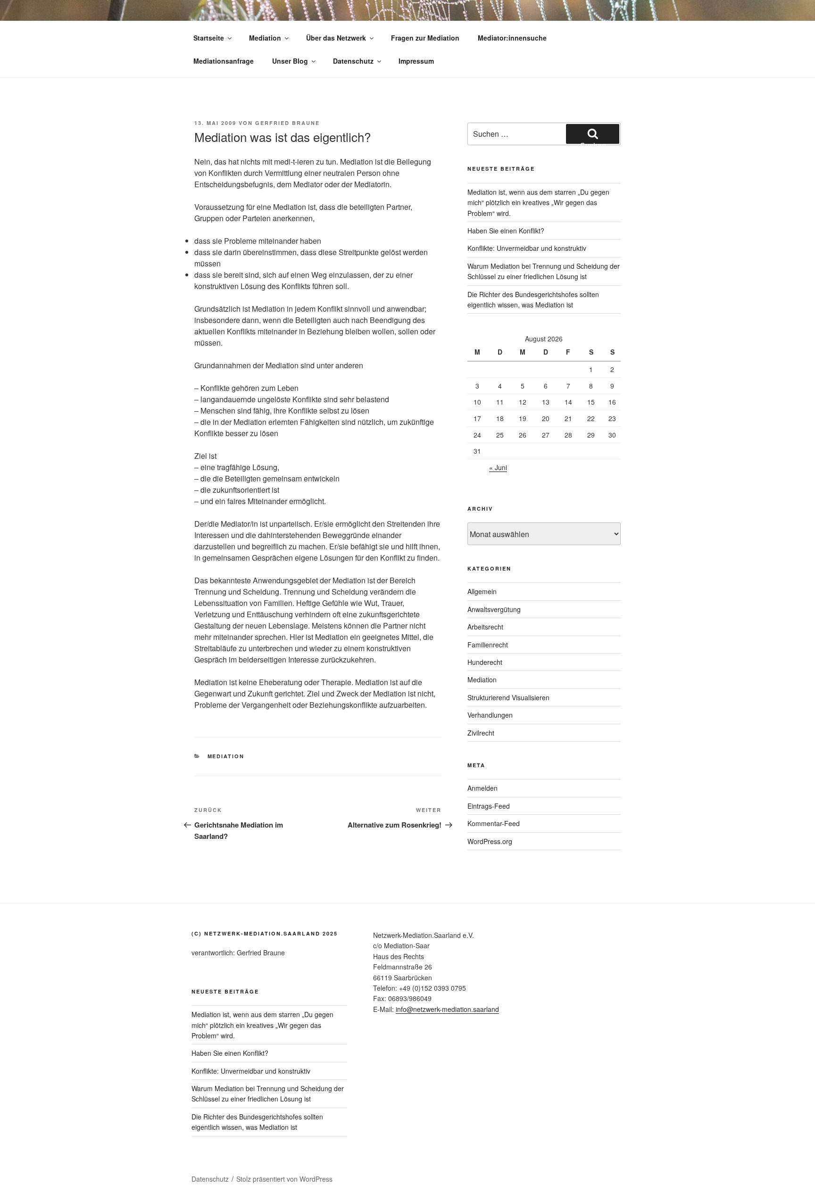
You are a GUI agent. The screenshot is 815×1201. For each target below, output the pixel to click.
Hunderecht (484, 662)
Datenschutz (353, 61)
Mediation (265, 37)
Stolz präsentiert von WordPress (284, 1179)
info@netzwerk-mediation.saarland (447, 1009)
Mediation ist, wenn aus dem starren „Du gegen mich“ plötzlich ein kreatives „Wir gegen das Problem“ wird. (538, 202)
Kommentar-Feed (493, 823)
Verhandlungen (490, 715)
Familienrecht (487, 644)
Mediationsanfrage (223, 61)
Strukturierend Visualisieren (508, 697)
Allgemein (482, 591)
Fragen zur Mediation (425, 37)
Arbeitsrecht (485, 626)
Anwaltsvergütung (494, 609)
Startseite (208, 37)
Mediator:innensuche (512, 37)
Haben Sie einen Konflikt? (505, 230)
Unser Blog (290, 61)
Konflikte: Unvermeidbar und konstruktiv (526, 248)
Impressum (416, 61)
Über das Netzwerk (336, 37)
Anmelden (482, 788)
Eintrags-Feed (488, 806)
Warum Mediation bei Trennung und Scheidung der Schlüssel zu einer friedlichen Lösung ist (267, 1093)
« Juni (498, 467)
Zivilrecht (480, 732)
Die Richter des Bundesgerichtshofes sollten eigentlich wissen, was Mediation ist (257, 1122)
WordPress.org (489, 841)
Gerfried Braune (287, 122)
